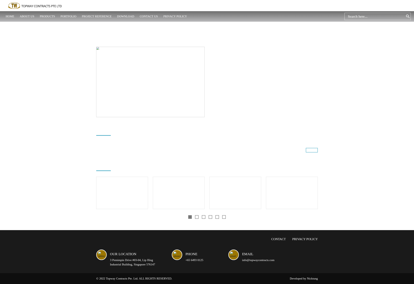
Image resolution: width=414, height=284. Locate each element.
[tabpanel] (122, 195)
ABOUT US (27, 16)
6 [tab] (224, 217)
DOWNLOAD (125, 16)
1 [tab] (190, 217)
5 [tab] (217, 217)
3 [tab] (203, 217)
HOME (10, 16)
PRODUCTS (47, 16)
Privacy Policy (305, 239)
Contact (278, 239)
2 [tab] (197, 217)
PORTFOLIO (68, 16)
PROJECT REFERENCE (97, 16)
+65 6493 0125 (194, 260)
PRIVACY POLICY (175, 16)
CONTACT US (149, 16)
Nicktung (312, 278)
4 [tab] (210, 217)
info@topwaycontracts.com (258, 260)
